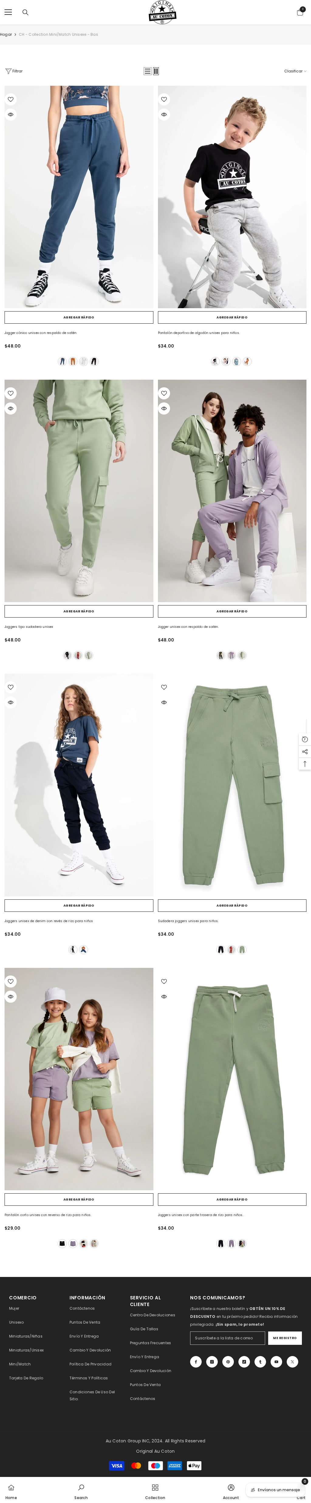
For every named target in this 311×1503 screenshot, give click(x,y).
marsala (78, 655)
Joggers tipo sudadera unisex (29, 627)
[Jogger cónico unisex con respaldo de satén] (79, 197)
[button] (148, 71)
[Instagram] (212, 1362)
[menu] (8, 12)
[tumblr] (260, 1362)
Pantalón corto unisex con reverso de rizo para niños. (48, 1215)
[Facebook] (196, 1362)
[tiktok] (244, 1362)
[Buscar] (25, 12)
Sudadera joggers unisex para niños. (188, 921)
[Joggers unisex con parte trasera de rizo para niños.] (232, 1079)
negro (94, 361)
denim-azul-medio (83, 949)
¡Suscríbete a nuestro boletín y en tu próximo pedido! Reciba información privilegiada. (244, 1316)
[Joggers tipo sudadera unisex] (79, 491)
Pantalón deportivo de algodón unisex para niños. (199, 333)
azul (236, 361)
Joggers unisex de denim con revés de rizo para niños (49, 921)
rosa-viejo (226, 361)
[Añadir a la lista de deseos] (11, 99)
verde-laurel (88, 655)
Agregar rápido (78, 317)
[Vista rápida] (11, 114)
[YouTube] (276, 1362)
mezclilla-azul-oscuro (72, 949)
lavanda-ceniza (231, 655)
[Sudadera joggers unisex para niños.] (232, 785)
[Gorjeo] (292, 1362)
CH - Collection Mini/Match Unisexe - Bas (58, 34)
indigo (62, 361)
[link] (81, 1490)
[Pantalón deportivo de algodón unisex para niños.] (232, 197)
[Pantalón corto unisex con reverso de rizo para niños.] (79, 1079)
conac (72, 361)
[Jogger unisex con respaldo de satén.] (232, 491)
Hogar (6, 34)
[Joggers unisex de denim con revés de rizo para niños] (79, 785)
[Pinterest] (228, 1362)
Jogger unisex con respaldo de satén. (188, 627)
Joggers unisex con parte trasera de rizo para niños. (200, 1215)
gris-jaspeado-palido (83, 361)
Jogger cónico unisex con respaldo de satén (41, 333)
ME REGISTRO (285, 1338)
